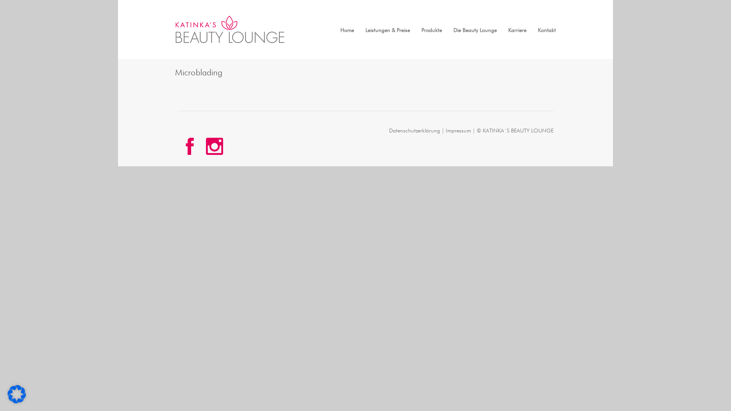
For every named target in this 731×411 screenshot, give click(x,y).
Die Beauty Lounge (475, 30)
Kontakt (547, 30)
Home (347, 30)
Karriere (517, 30)
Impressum (458, 131)
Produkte (431, 30)
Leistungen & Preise (388, 30)
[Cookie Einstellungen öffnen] (17, 402)
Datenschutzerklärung (414, 131)
